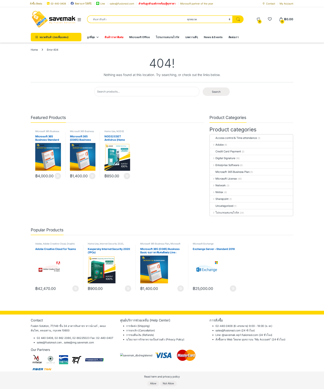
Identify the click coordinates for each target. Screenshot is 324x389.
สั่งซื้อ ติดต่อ (36, 3)
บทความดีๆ (191, 37)
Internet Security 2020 (111, 243)
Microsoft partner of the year (196, 3)
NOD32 (120, 131)
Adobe (219, 144)
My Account (286, 3)
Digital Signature (225, 158)
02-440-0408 (58, 3)
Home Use (109, 131)
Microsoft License (226, 178)
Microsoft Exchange (203, 243)
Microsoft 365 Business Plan (232, 171)
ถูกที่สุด (91, 37)
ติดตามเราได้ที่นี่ (83, 3)
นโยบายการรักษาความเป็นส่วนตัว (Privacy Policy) (155, 339)
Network (220, 185)
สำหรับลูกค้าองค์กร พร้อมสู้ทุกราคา (157, 3)
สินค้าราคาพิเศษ (114, 37)
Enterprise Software (227, 165)
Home (34, 49)
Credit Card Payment (228, 151)
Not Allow (168, 383)
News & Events (213, 37)
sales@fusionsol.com (122, 3)
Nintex (219, 192)
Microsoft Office (139, 37)
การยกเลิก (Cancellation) (140, 330)
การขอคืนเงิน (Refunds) (140, 334)
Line (102, 3)
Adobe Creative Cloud (54, 243)
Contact (270, 3)
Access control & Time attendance (236, 137)
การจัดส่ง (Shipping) (138, 325)
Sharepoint (221, 198)
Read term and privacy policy (162, 376)
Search (216, 91)
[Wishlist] (270, 19)
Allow (153, 383)
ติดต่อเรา (234, 37)
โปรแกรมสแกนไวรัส (167, 37)
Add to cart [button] (58, 176)
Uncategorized (224, 205)
